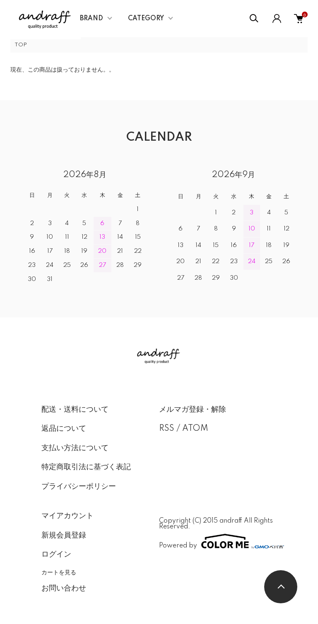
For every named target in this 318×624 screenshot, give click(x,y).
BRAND (91, 18)
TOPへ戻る (280, 586)
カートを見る (58, 572)
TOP (20, 45)
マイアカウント (67, 516)
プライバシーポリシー (78, 486)
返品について (63, 429)
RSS (166, 429)
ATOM (195, 429)
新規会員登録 (63, 535)
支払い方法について (74, 448)
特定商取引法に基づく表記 (86, 467)
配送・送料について (74, 410)
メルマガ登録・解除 (192, 410)
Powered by (178, 545)
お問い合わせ (63, 588)
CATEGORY (146, 18)
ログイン (56, 554)
